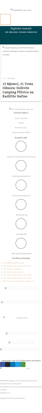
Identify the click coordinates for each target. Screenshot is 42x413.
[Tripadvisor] (22, 364)
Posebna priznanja (21, 258)
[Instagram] (7, 364)
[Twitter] (17, 364)
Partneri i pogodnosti (21, 118)
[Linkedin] (12, 364)
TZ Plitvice (21, 123)
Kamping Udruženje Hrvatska (21, 132)
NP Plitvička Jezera (21, 128)
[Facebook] (2, 364)
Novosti (5, 78)
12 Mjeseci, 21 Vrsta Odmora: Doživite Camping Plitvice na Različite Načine (18, 90)
